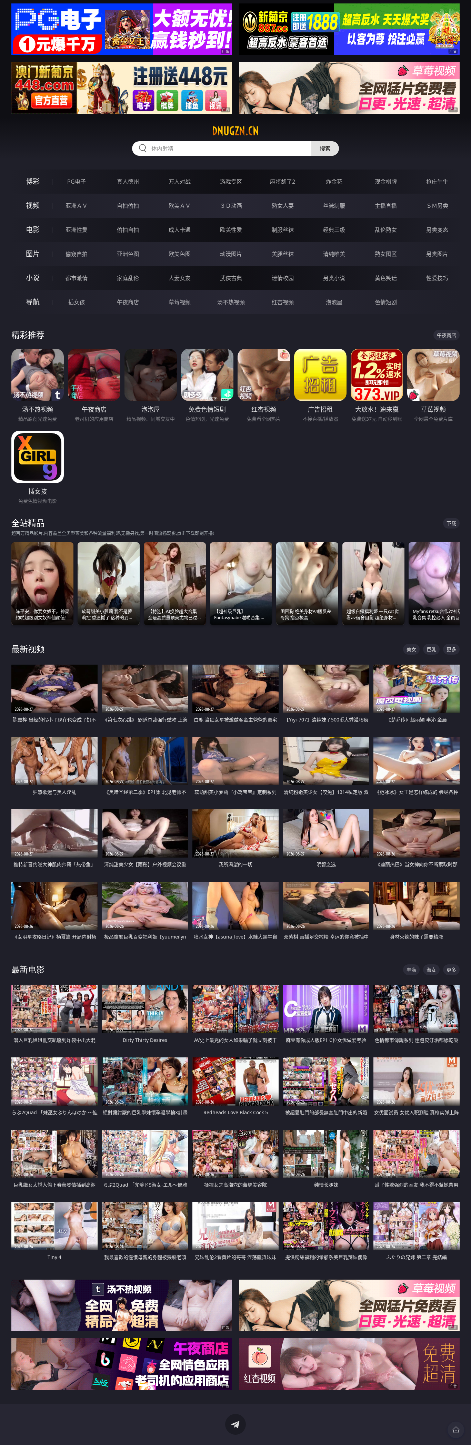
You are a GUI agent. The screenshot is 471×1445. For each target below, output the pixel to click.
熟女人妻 (283, 205)
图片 (33, 253)
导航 (33, 302)
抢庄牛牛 (437, 181)
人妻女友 (180, 278)
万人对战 (180, 181)
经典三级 (334, 230)
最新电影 (27, 969)
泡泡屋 (334, 302)
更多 (451, 649)
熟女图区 (386, 254)
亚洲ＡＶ (77, 205)
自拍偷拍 (128, 205)
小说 (33, 278)
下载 (451, 523)
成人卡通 (180, 230)
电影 (33, 229)
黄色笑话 (386, 278)
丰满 (411, 969)
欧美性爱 (231, 230)
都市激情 (77, 278)
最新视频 (27, 649)
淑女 (431, 969)
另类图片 (437, 254)
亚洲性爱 (77, 230)
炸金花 (334, 181)
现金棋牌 (386, 181)
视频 (33, 205)
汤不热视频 (231, 302)
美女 (411, 649)
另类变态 (437, 230)
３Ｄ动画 (231, 205)
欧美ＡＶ (180, 205)
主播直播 (386, 205)
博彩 (33, 181)
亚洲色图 (128, 254)
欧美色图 (180, 254)
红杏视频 (283, 302)
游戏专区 (231, 181)
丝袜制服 (334, 205)
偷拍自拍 (128, 230)
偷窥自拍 (77, 254)
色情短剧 (386, 302)
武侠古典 (231, 278)
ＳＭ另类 (437, 205)
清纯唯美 (334, 254)
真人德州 (128, 181)
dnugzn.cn (235, 131)
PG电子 (76, 181)
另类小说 (334, 278)
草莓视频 (180, 302)
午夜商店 (128, 302)
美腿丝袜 (283, 254)
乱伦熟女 (386, 230)
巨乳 (431, 649)
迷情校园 (283, 278)
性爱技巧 (437, 278)
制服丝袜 (283, 230)
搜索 (325, 148)
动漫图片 (231, 254)
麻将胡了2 (282, 181)
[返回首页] (456, 1430)
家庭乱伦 (128, 278)
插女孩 (76, 302)
